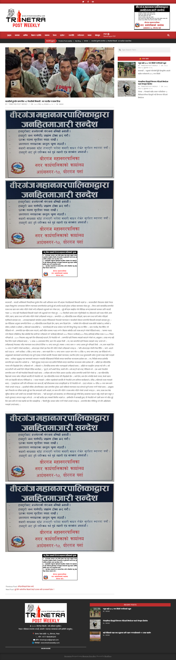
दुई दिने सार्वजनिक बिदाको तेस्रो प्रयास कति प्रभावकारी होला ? (34, 589)
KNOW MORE (45, 648)
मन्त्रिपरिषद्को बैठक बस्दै (26, 586)
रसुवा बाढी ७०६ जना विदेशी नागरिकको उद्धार (152, 63)
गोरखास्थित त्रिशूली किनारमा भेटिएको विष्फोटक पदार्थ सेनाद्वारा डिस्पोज (125, 621)
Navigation (68, 656)
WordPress (107, 656)
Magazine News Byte (89, 656)
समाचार (61, 104)
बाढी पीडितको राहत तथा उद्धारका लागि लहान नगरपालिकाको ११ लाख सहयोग (127, 633)
